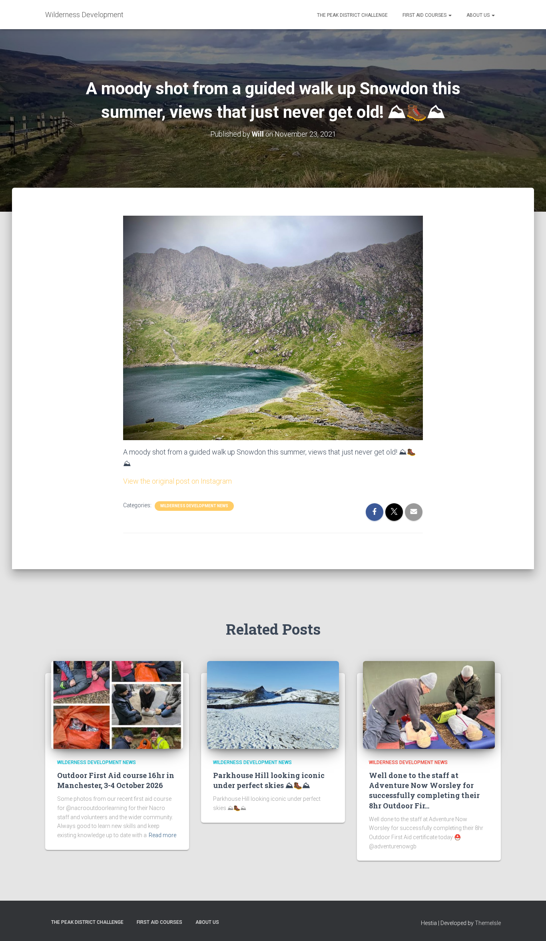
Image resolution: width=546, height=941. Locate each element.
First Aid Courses (424, 15)
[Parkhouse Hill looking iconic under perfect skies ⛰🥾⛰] (273, 704)
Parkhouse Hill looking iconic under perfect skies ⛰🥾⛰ (269, 780)
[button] (450, 15)
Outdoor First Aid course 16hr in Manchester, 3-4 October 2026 (115, 780)
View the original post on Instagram (177, 481)
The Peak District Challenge (352, 15)
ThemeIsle (488, 923)
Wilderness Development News (194, 506)
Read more (162, 835)
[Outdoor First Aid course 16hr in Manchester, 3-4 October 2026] (117, 704)
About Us (478, 15)
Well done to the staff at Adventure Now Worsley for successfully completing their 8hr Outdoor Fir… (424, 790)
